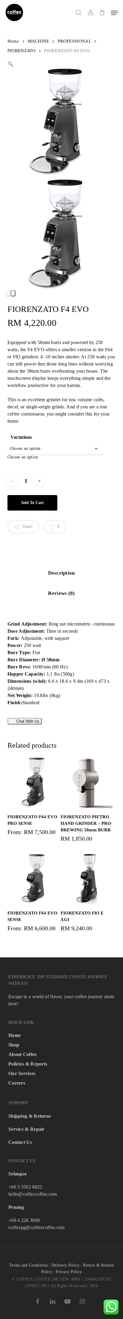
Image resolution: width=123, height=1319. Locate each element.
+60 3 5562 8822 (25, 1186)
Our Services (22, 1073)
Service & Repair (26, 1129)
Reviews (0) (61, 593)
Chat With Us (27, 721)
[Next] (13, 293)
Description (61, 573)
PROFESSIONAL (74, 41)
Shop (13, 1044)
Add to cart (32, 502)
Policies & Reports (27, 1063)
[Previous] (8, 293)
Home (13, 41)
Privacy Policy (69, 1272)
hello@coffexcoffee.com (32, 1194)
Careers (16, 1082)
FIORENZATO (21, 50)
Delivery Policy (66, 1265)
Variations (21, 437)
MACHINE (38, 41)
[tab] (61, 573)
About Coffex (22, 1054)
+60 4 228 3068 (24, 1220)
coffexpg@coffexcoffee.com (36, 1227)
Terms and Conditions (28, 1265)
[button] (114, 12)
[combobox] (22, 457)
